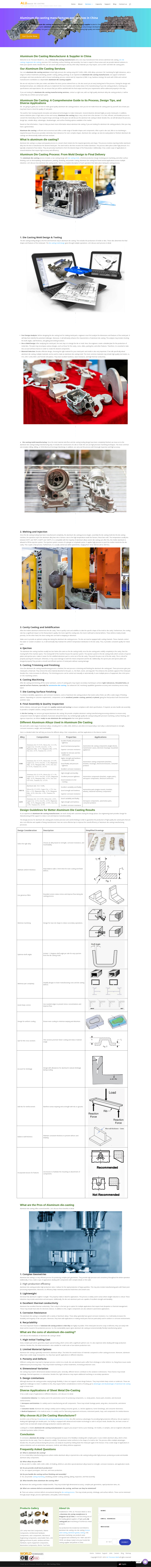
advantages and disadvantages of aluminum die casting (111, 1384)
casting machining (38, 1477)
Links (110, 1553)
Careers (116, 1553)
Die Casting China (53, 1564)
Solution (98, 1553)
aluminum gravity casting (76, 1533)
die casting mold (73, 158)
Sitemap (128, 1553)
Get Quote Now (29, 36)
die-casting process (68, 1492)
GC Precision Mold (113, 1557)
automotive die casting (57, 685)
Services (88, 4)
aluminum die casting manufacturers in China (54, 1419)
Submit (125, 1542)
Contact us (123, 4)
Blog (114, 4)
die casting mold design (57, 243)
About (80, 4)
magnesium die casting (33, 62)
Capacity (99, 4)
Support (107, 4)
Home (73, 4)
